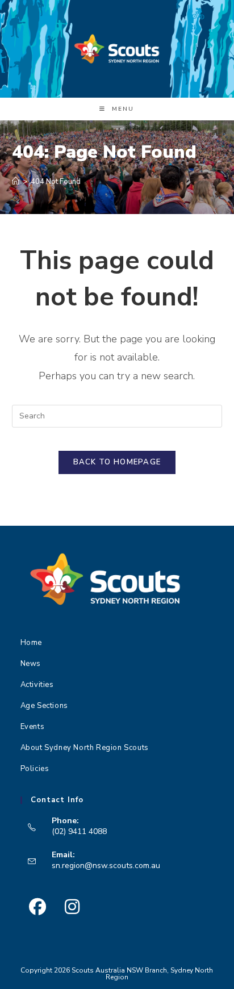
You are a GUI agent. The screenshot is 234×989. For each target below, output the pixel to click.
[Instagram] (72, 907)
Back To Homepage (117, 462)
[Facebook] (37, 907)
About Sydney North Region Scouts (84, 748)
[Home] (15, 182)
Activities (37, 685)
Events (32, 727)
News (30, 664)
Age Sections (44, 706)
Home (31, 643)
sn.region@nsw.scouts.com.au (106, 865)
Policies (34, 769)
